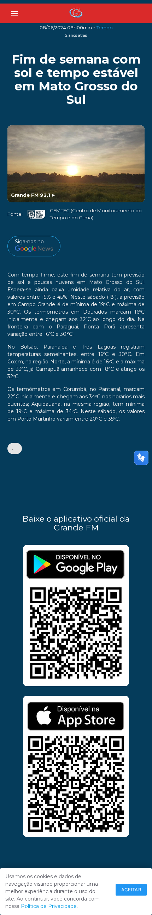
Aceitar (131, 889)
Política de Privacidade (49, 906)
